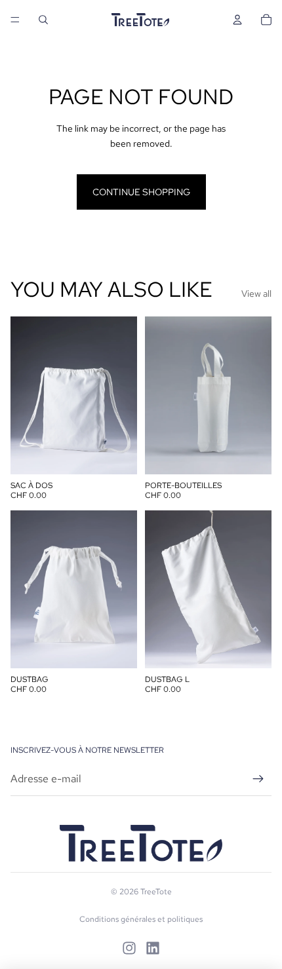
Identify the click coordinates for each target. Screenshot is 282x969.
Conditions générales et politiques (141, 919)
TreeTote (156, 891)
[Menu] (15, 20)
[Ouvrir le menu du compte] (237, 19)
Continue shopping (141, 192)
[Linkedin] (153, 948)
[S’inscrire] (258, 779)
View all (256, 293)
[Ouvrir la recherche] (43, 19)
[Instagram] (129, 948)
